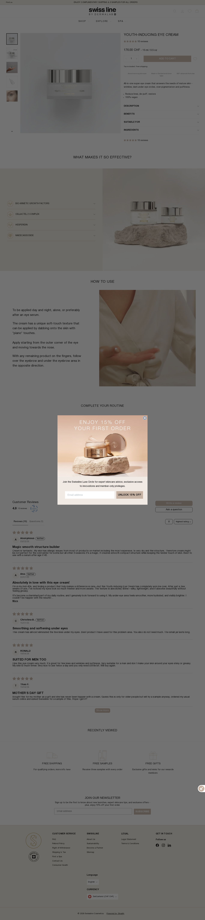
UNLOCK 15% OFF (129, 495)
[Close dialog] (144, 418)
